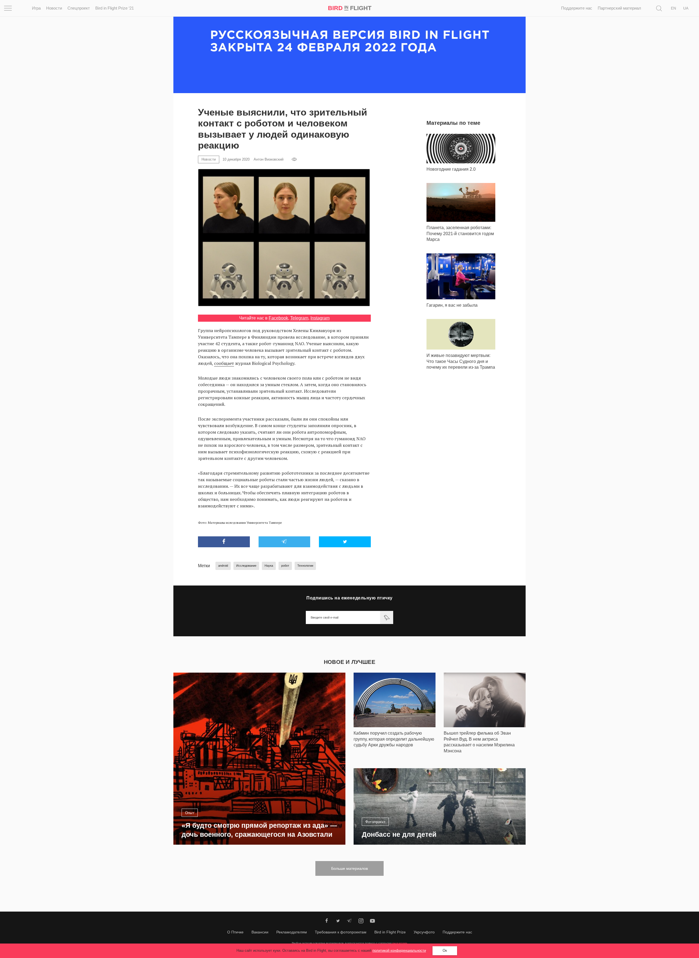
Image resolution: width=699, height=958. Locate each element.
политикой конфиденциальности (399, 950)
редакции (399, 943)
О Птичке (235, 932)
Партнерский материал (619, 8)
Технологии (305, 565)
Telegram (299, 318)
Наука (269, 565)
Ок (445, 950)
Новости (54, 8)
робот (285, 565)
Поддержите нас (576, 8)
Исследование (246, 565)
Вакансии (259, 932)
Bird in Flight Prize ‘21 (114, 8)
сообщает (224, 363)
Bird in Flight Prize (390, 932)
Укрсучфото (424, 932)
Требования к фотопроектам (340, 932)
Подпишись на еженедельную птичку (349, 598)
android (223, 565)
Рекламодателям (291, 932)
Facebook (278, 318)
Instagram (320, 318)
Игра (36, 8)
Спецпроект (78, 8)
